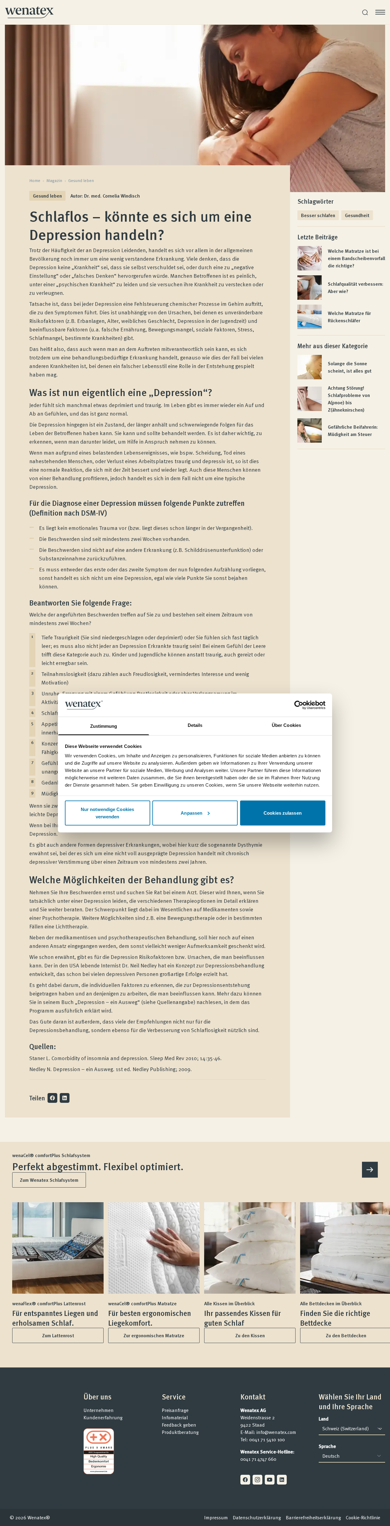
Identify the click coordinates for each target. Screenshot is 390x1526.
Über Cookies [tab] (286, 725)
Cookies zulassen (283, 812)
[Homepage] (29, 12)
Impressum (216, 1517)
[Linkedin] (282, 1480)
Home (34, 180)
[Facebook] (245, 1480)
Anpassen (191, 812)
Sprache (327, 1446)
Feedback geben (179, 1424)
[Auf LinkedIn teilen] (64, 1098)
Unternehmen (98, 1410)
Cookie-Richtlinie (363, 1517)
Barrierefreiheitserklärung (313, 1517)
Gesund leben (81, 180)
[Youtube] (270, 1480)
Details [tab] (195, 725)
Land (323, 1418)
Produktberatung (180, 1432)
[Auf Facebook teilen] (52, 1098)
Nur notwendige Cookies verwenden (107, 812)
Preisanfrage (175, 1410)
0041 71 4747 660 (258, 1459)
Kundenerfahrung (102, 1417)
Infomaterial (175, 1417)
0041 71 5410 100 (267, 1439)
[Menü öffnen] (380, 12)
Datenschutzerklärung (257, 1517)
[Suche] (365, 12)
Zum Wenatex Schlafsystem (49, 1180)
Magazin (54, 180)
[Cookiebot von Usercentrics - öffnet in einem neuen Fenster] (298, 704)
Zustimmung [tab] (103, 726)
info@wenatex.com (276, 1432)
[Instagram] (257, 1480)
